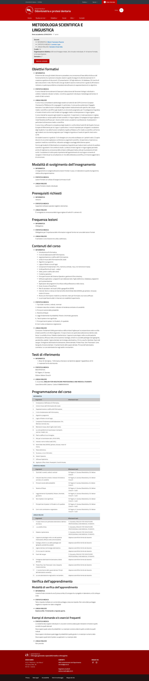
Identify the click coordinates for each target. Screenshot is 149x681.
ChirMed (40, 2)
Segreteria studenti (64, 669)
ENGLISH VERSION (41, 61)
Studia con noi (40, 18)
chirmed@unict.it (63, 665)
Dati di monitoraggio (57, 678)
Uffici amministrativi (69, 662)
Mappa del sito (70, 678)
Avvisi (64, 18)
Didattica (54, 18)
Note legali (36, 678)
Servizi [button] (94, 2)
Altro (72, 18)
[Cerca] (121, 10)
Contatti (82, 18)
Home (30, 18)
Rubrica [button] (84, 2)
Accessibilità (45, 678)
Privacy (28, 678)
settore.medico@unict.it (65, 671)
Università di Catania (31, 2)
